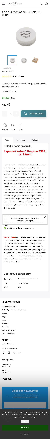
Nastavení (25, 422)
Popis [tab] (7, 140)
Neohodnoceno (18, 76)
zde (34, 417)
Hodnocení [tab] (20, 140)
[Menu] (3, 3)
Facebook (3, 352)
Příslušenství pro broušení (27, 279)
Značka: (8, 72)
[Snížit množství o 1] (4, 114)
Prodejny (5, 323)
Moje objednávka (8, 334)
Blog (3, 317)
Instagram (9, 352)
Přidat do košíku (36, 113)
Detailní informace (9, 91)
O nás (4, 320)
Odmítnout (25, 434)
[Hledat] (41, 3)
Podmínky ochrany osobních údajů (14, 310)
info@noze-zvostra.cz (10, 348)
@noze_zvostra (20, 352)
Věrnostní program (8, 330)
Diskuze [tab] (35, 140)
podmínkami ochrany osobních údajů (25, 397)
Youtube (14, 352)
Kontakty (5, 327)
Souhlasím (25, 427)
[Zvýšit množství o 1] (16, 114)
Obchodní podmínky (9, 306)
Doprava (5, 313)
